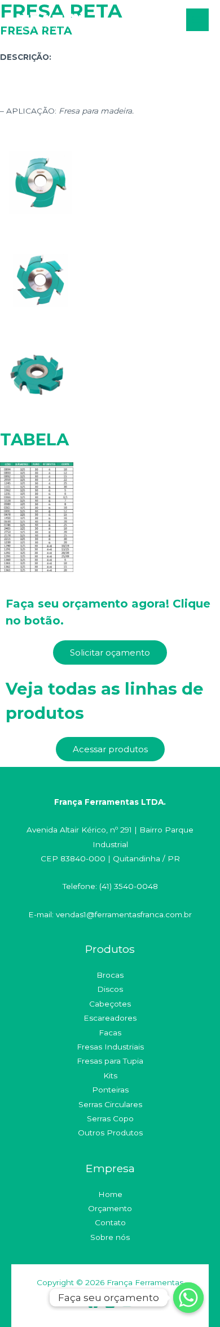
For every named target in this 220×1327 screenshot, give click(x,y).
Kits (110, 1075)
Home (110, 1194)
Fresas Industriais (110, 1046)
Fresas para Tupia (110, 1060)
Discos (110, 989)
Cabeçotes (110, 1003)
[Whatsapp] (188, 1297)
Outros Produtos (110, 1132)
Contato (110, 1222)
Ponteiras (110, 1089)
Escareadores (110, 1017)
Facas (110, 1032)
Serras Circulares (110, 1104)
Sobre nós (110, 1237)
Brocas (110, 974)
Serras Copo (110, 1118)
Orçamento (110, 1208)
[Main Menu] (197, 20)
